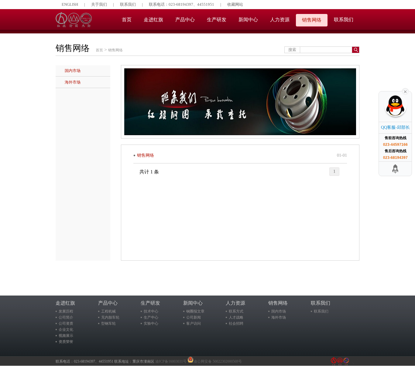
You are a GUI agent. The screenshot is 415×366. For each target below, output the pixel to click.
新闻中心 (248, 19)
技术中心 (151, 311)
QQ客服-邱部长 (395, 127)
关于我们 (99, 4)
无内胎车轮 (110, 317)
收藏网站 (235, 4)
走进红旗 (153, 19)
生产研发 (216, 19)
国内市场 (73, 70)
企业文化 (66, 329)
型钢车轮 (108, 323)
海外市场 (73, 82)
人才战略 (236, 317)
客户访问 (193, 323)
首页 (127, 19)
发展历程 (66, 311)
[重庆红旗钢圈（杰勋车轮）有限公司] (74, 25)
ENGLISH (70, 4)
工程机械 (108, 311)
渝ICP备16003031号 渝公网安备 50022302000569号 (198, 361)
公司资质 (66, 323)
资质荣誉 (66, 342)
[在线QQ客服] (395, 108)
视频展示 (66, 336)
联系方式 (236, 311)
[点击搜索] (355, 49)
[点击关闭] (405, 91)
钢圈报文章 (195, 311)
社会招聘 (236, 323)
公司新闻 (193, 317)
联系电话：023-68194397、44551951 (181, 4)
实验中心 (151, 323)
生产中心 (151, 317)
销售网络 (311, 19)
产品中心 (185, 19)
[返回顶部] (395, 169)
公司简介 (66, 317)
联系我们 (128, 4)
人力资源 (280, 19)
